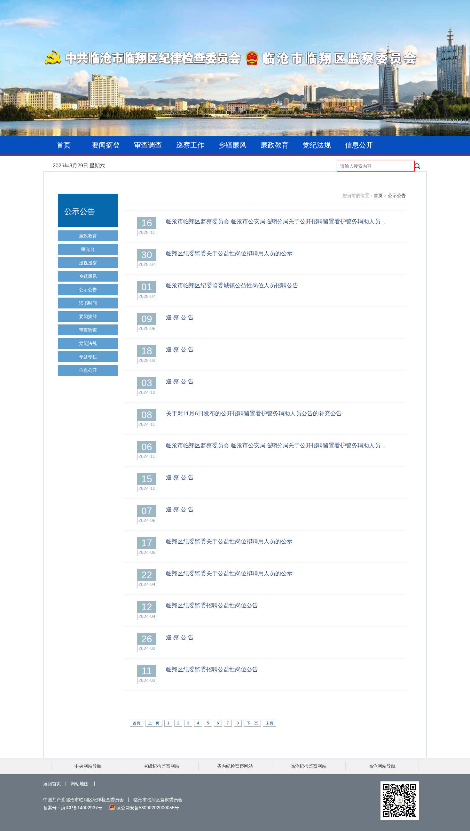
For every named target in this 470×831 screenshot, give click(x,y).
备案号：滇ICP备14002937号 (72, 807)
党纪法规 (317, 145)
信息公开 (359, 145)
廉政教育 (275, 145)
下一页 (252, 723)
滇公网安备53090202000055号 (147, 807)
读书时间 (88, 303)
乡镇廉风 (232, 145)
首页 (64, 145)
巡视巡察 (88, 262)
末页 (269, 723)
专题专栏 (88, 356)
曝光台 (88, 249)
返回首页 (52, 783)
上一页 (154, 723)
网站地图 (80, 783)
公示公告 (88, 289)
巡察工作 (190, 145)
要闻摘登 (106, 145)
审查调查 (148, 145)
